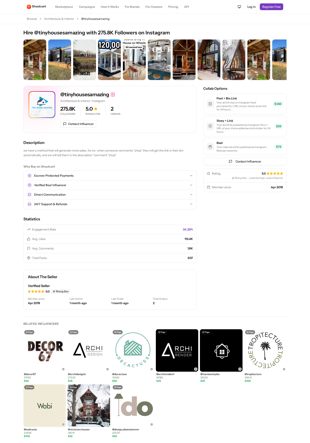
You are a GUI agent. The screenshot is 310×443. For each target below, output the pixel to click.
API (186, 7)
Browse (32, 19)
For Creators (154, 7)
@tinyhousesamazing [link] (95, 19)
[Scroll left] (27, 60)
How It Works (110, 7)
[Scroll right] (282, 60)
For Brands (132, 7)
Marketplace (64, 7)
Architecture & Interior (59, 19)
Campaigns (87, 7)
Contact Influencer (81, 124)
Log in (251, 7)
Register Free (271, 7)
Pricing (173, 7)
